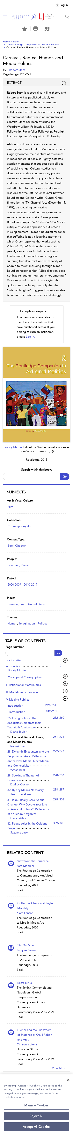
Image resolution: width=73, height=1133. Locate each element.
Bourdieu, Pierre (18, 565)
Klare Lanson (25, 913)
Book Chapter (17, 545)
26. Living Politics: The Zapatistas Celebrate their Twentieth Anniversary (24, 722)
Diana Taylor (18, 731)
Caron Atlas (18, 818)
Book (16, 41)
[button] (35, 28)
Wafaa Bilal (17, 770)
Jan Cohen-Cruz (20, 794)
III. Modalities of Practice (21, 692)
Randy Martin (13, 447)
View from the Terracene (33, 861)
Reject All (36, 1116)
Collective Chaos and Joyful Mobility (35, 905)
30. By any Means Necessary (25, 790)
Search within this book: (36, 469)
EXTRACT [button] (14, 82)
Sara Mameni (25, 866)
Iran (22, 604)
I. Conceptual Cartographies (23, 677)
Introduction (13, 666)
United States (36, 604)
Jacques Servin (26, 950)
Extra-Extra (24, 983)
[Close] (68, 1080)
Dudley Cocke (19, 784)
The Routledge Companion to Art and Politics (32, 44)
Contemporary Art (19, 526)
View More (59, 1068)
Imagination (27, 623)
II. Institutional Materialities (23, 685)
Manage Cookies (36, 1105)
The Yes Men (25, 945)
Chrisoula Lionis (27, 1044)
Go (65, 476)
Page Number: (14, 647)
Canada (13, 604)
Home (6, 41)
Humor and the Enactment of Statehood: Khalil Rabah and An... (34, 1034)
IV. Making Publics (17, 699)
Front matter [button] (13, 660)
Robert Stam (18, 746)
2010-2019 (30, 584)
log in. (30, 336)
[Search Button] (67, 17)
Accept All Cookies (36, 1127)
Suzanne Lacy (19, 832)
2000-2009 (14, 584)
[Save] (24, 29)
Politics (42, 623)
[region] (36, 1103)
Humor (12, 623)
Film (10, 507)
